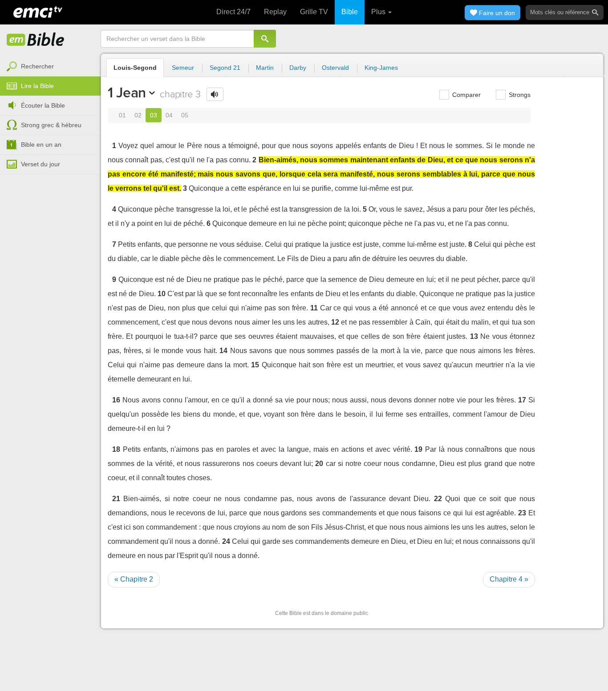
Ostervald (335, 67)
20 (319, 463)
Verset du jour (40, 164)
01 (122, 115)
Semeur (183, 67)
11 (314, 308)
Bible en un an (41, 144)
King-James (381, 67)
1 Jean (127, 92)
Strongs (519, 94)
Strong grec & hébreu (51, 125)
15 (255, 365)
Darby (297, 67)
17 (522, 400)
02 (138, 115)
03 (153, 115)
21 (116, 498)
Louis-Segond (135, 67)
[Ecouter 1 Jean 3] (215, 94)
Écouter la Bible (43, 105)
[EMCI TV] (38, 11)
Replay (275, 12)
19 (418, 449)
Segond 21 (225, 67)
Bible (349, 12)
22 (438, 498)
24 (226, 541)
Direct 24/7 (233, 12)
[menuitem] (50, 66)
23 (522, 513)
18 (116, 449)
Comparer (465, 94)
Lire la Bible (37, 85)
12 (335, 322)
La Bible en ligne (35, 40)
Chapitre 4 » (509, 579)
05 (184, 115)
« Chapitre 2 (133, 579)
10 (162, 293)
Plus (379, 12)
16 (116, 400)
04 (169, 115)
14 (223, 350)
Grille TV (314, 12)
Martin (265, 67)
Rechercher (37, 66)
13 (474, 336)
